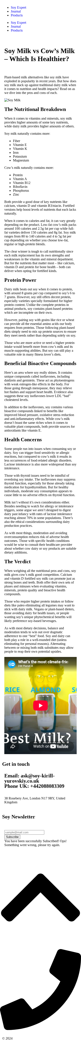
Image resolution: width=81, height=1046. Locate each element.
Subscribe (12, 837)
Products (17, 15)
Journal (16, 11)
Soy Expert (18, 7)
